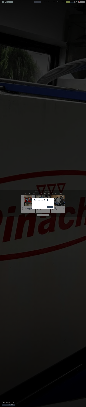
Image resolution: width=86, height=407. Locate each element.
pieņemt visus (50, 207)
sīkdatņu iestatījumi (42, 207)
